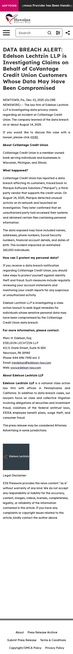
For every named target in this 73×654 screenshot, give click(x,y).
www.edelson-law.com (25, 367)
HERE (34, 137)
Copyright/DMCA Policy (25, 648)
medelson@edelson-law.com (31, 362)
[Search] (49, 33)
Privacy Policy (54, 648)
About (20, 632)
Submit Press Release (21, 640)
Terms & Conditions (53, 640)
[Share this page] (67, 32)
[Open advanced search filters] (58, 33)
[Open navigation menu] (6, 32)
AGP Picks (9, 5)
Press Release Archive (42, 632)
